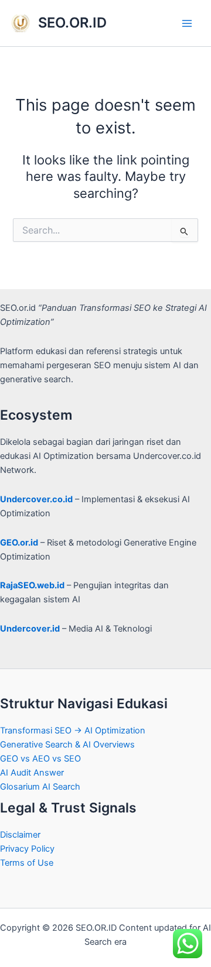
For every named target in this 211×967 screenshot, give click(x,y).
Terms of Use (26, 863)
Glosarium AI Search (40, 786)
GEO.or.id (19, 542)
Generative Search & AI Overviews (67, 744)
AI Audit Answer (32, 772)
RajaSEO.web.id (32, 585)
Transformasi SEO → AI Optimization (72, 730)
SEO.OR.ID (72, 22)
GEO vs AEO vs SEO (40, 758)
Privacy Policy (27, 848)
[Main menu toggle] (187, 23)
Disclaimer (20, 834)
